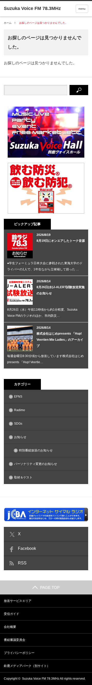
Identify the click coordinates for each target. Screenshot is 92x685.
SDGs (18, 423)
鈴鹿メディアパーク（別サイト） (27, 666)
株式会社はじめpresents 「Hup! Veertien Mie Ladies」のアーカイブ (60, 340)
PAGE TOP (50, 587)
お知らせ (20, 437)
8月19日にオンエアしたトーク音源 (61, 241)
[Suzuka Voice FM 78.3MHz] (32, 8)
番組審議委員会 (14, 640)
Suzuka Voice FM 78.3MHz (40, 678)
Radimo (19, 410)
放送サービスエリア (17, 601)
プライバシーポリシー (19, 653)
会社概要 (10, 627)
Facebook (27, 548)
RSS (22, 563)
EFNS (18, 396)
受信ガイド (11, 614)
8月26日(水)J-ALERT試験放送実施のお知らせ (61, 290)
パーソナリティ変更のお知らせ (35, 464)
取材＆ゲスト (23, 477)
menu (81, 8)
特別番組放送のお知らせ (36, 450)
